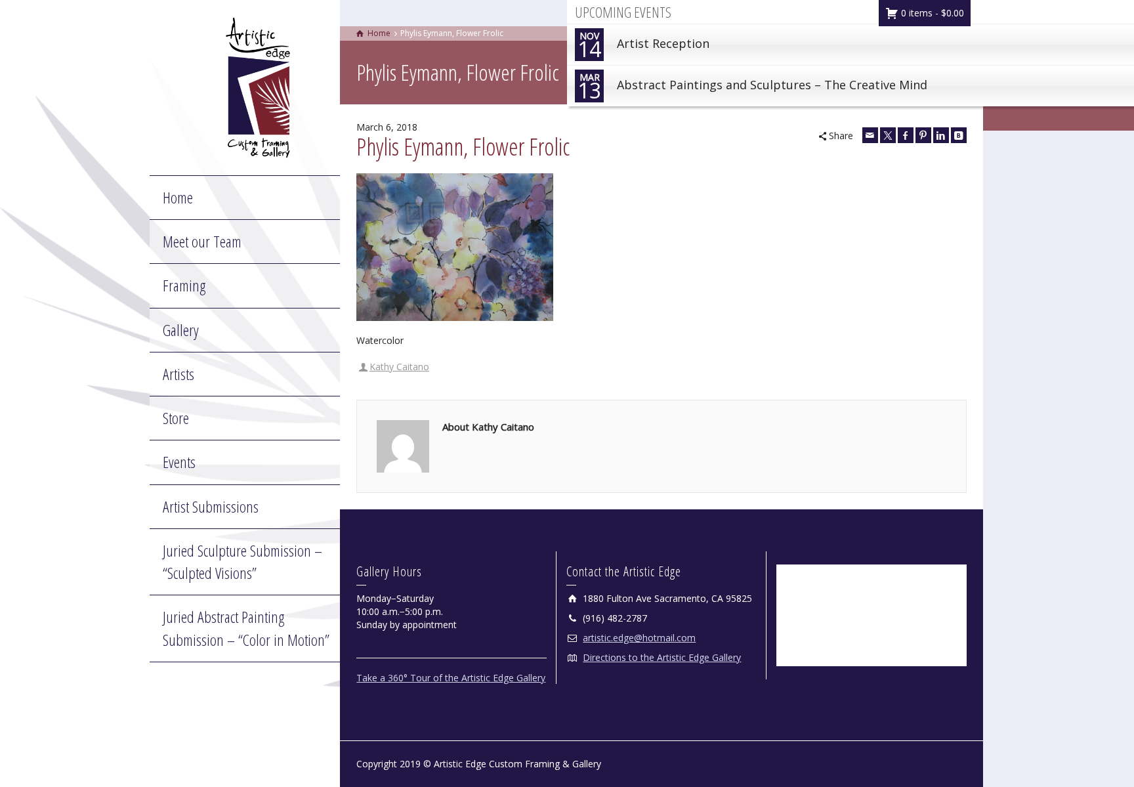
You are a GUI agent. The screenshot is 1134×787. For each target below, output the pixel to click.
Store (176, 418)
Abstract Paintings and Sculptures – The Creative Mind (752, 87)
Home (178, 197)
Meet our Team (202, 241)
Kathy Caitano (399, 366)
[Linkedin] (941, 135)
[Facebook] (906, 135)
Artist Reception (643, 46)
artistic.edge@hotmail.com (639, 637)
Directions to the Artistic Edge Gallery (662, 657)
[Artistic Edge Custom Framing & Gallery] (258, 86)
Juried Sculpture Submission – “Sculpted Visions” (242, 562)
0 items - (931, 13)
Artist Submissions (211, 506)
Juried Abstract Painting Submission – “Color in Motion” (246, 628)
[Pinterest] (923, 135)
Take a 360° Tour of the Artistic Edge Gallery (450, 677)
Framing (184, 285)
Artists (178, 374)
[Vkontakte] (959, 135)
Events (179, 462)
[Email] (870, 135)
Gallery (181, 330)
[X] (888, 135)
